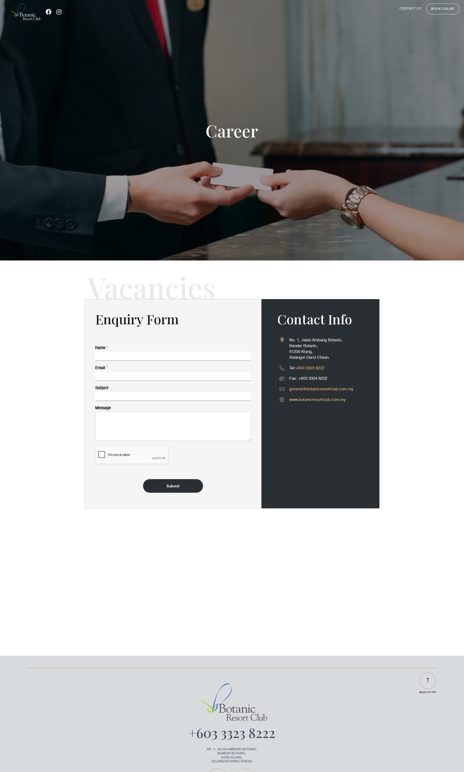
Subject (101, 388)
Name (101, 348)
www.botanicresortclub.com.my (317, 400)
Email (101, 368)
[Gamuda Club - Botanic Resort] (25, 12)
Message (103, 408)
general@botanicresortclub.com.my (321, 389)
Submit (173, 486)
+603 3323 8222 (310, 368)
